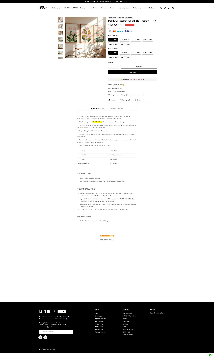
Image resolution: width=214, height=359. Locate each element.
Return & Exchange (149, 8)
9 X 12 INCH (113, 40)
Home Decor (93, 8)
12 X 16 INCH (136, 40)
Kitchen (112, 8)
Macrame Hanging (124, 8)
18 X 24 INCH (114, 44)
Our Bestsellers (56, 8)
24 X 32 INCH (126, 44)
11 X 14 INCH (124, 40)
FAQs (96, 313)
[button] (172, 8)
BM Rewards (137, 8)
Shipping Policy (99, 329)
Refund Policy (99, 327)
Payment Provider (100, 318)
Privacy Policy (99, 324)
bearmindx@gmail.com (157, 313)
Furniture (103, 8)
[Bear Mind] (43, 8)
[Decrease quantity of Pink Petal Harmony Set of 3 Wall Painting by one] (110, 67)
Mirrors (82, 8)
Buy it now (132, 72)
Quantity (110, 62)
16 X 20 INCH (147, 40)
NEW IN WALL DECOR (71, 8)
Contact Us (98, 316)
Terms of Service (100, 332)
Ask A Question (99, 321)
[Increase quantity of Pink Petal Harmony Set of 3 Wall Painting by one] (117, 67)
